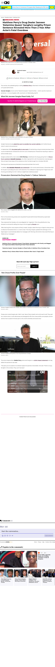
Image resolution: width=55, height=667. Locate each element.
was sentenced (18, 167)
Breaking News (8, 17)
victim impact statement (41, 360)
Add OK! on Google (28, 82)
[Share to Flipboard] (32, 78)
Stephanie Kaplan (21, 70)
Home (2, 17)
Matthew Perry (16, 17)
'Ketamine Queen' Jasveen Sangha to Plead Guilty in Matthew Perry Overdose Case (26, 248)
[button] (2, 3)
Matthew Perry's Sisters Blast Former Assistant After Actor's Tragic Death (23, 251)
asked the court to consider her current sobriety (27, 144)
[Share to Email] (43, 78)
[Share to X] (23, 78)
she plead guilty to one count (20, 149)
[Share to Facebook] (14, 78)
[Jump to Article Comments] (7, 78)
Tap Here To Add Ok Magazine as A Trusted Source (22, 101)
